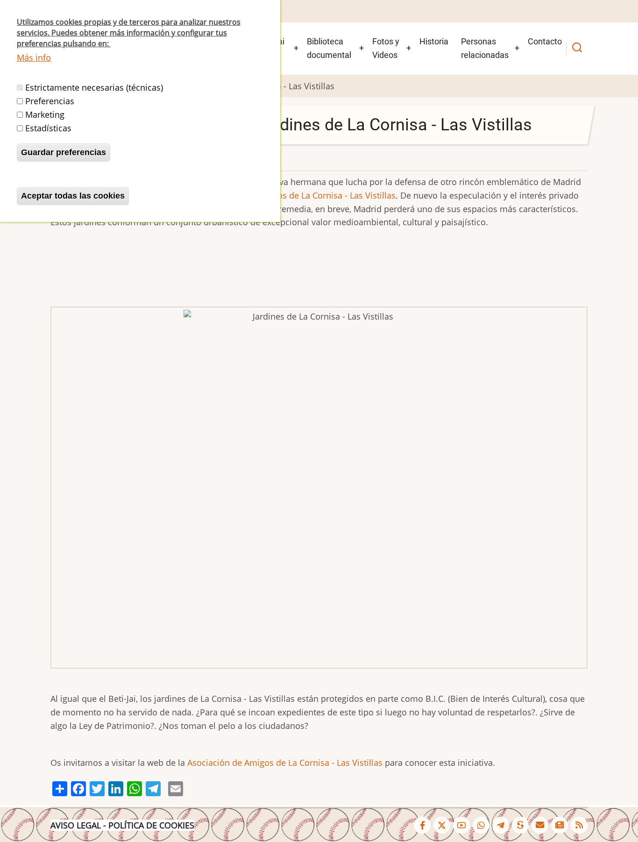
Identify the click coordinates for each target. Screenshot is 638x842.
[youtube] (461, 825)
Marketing (44, 114)
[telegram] (500, 825)
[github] (481, 825)
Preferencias (49, 101)
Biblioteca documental (329, 48)
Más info (34, 57)
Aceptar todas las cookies (73, 195)
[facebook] (422, 825)
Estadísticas (48, 128)
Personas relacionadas (485, 48)
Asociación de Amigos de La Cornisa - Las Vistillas (298, 195)
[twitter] (441, 825)
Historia (433, 41)
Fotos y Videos (385, 48)
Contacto (545, 41)
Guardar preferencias (63, 152)
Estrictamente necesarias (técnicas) (94, 87)
